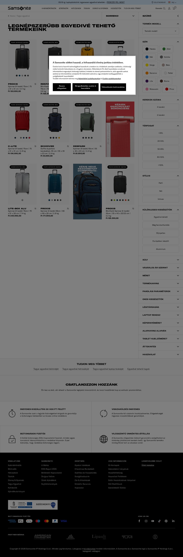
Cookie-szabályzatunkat (111, 79)
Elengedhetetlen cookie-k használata (85, 87)
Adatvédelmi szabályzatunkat (89, 79)
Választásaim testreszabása (113, 87)
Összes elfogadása (61, 87)
